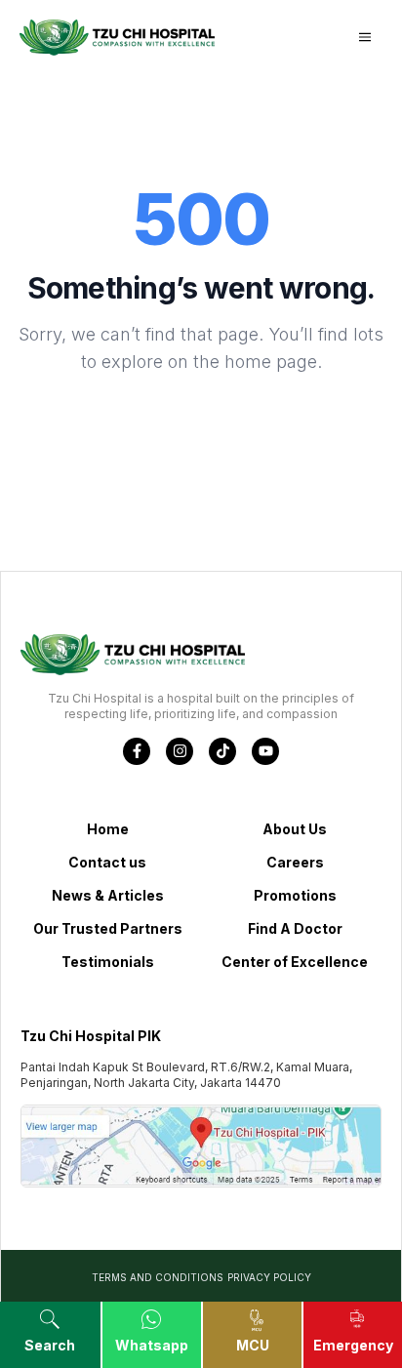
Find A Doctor (295, 928)
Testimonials (107, 961)
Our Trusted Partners (107, 928)
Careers (295, 862)
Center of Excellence (294, 961)
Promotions (295, 895)
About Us (294, 829)
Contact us (107, 862)
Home (108, 829)
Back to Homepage (201, 426)
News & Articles (108, 895)
